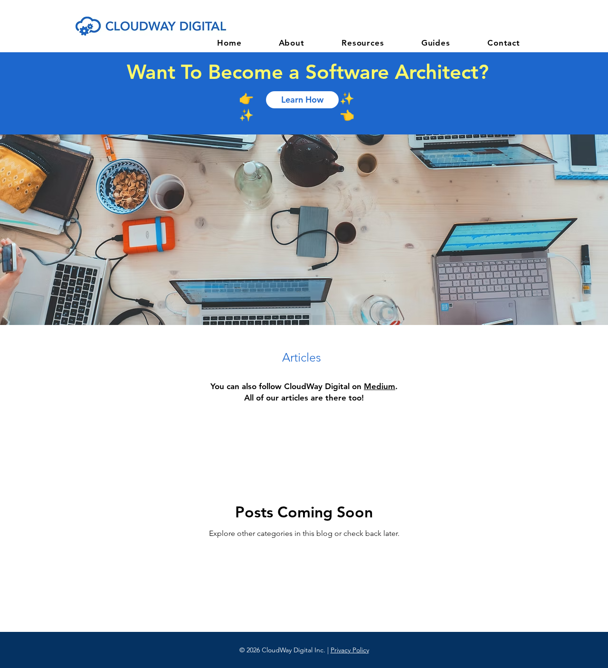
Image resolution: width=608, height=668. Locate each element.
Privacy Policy (350, 650)
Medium (379, 386)
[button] (363, 42)
